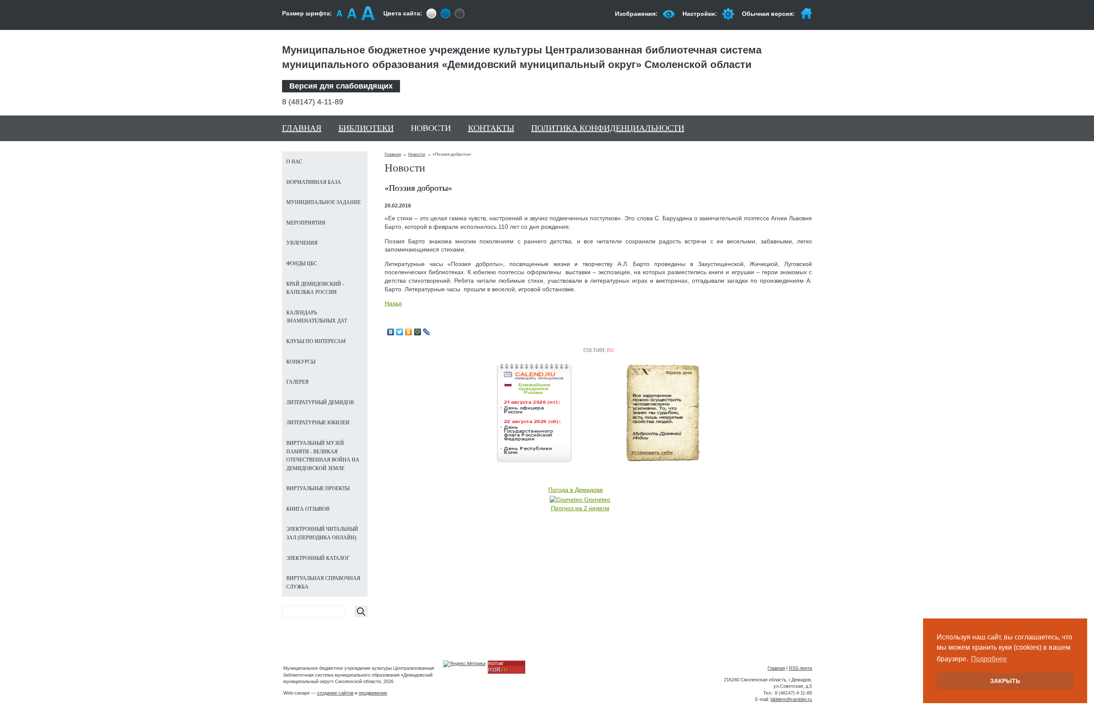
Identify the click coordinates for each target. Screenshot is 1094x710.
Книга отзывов (307, 509)
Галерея (297, 382)
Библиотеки (366, 128)
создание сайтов (335, 692)
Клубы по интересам (316, 341)
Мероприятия (305, 223)
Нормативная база (313, 182)
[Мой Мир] (417, 331)
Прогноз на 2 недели (580, 508)
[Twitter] (399, 331)
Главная (301, 128)
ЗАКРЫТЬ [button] (1005, 680)
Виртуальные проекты (318, 488)
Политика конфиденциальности (607, 128)
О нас (294, 162)
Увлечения (302, 243)
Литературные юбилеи (318, 423)
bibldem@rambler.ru (791, 699)
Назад (393, 303)
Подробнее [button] (989, 659)
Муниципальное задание (323, 202)
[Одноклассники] (408, 331)
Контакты (491, 128)
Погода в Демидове (575, 489)
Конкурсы (300, 362)
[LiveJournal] (426, 331)
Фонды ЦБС (301, 263)
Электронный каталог (318, 558)
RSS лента (800, 668)
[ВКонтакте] (390, 331)
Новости (431, 128)
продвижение (373, 692)
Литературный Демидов (320, 402)
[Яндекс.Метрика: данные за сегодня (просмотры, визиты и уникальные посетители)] (464, 663)
